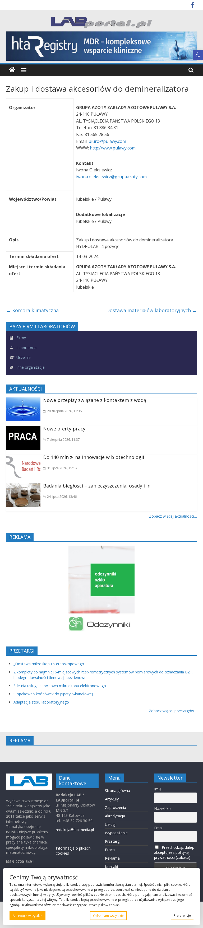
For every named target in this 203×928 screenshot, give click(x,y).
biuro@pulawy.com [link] (108, 141)
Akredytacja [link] (115, 815)
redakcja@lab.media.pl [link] (75, 829)
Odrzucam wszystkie (108, 915)
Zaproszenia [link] (115, 807)
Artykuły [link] (112, 799)
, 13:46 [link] (62, 496)
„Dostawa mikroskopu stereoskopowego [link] (48, 663)
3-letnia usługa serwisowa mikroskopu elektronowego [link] (59, 685)
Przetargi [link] (112, 841)
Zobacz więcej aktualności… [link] (173, 516)
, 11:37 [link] (63, 439)
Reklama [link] (112, 858)
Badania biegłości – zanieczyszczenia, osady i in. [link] (97, 485)
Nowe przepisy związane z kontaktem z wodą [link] (94, 400)
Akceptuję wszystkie (27, 915)
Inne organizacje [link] (30, 367)
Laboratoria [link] (25, 347)
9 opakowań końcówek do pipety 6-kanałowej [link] (53, 693)
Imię (158, 788)
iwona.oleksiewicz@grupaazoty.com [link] (112, 177)
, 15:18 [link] (62, 468)
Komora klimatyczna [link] (32, 310)
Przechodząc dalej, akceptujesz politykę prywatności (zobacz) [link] (174, 852)
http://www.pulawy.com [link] (113, 148)
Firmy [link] (20, 337)
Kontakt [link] (111, 866)
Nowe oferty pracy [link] (64, 428)
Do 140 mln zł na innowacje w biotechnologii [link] (93, 457)
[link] (198, 55)
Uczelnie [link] (23, 357)
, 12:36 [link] (64, 411)
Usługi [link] (110, 824)
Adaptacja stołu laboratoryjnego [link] (41, 702)
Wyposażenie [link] (116, 832)
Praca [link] (110, 849)
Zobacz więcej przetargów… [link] (173, 710)
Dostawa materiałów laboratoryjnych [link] (151, 310)
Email (158, 827)
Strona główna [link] (117, 790)
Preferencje (182, 915)
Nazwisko (162, 808)
